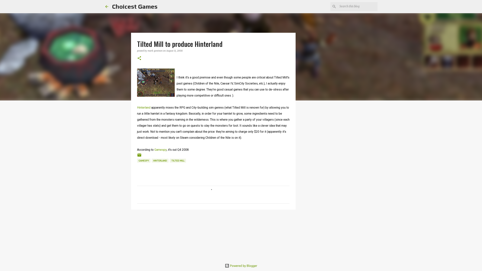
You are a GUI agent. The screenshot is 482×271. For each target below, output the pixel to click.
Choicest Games (134, 6)
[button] (139, 58)
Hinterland (143, 107)
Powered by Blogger (243, 265)
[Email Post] (139, 156)
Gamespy (160, 149)
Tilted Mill (178, 160)
